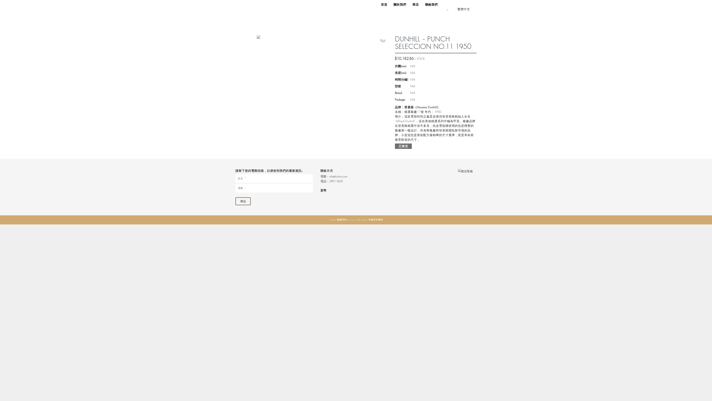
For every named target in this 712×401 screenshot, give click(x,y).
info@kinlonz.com (338, 176)
